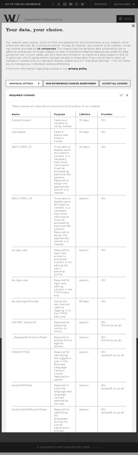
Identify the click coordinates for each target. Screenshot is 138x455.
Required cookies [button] (22, 95)
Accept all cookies (115, 83)
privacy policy (77, 68)
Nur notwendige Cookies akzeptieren (71, 83)
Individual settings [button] (21, 83)
